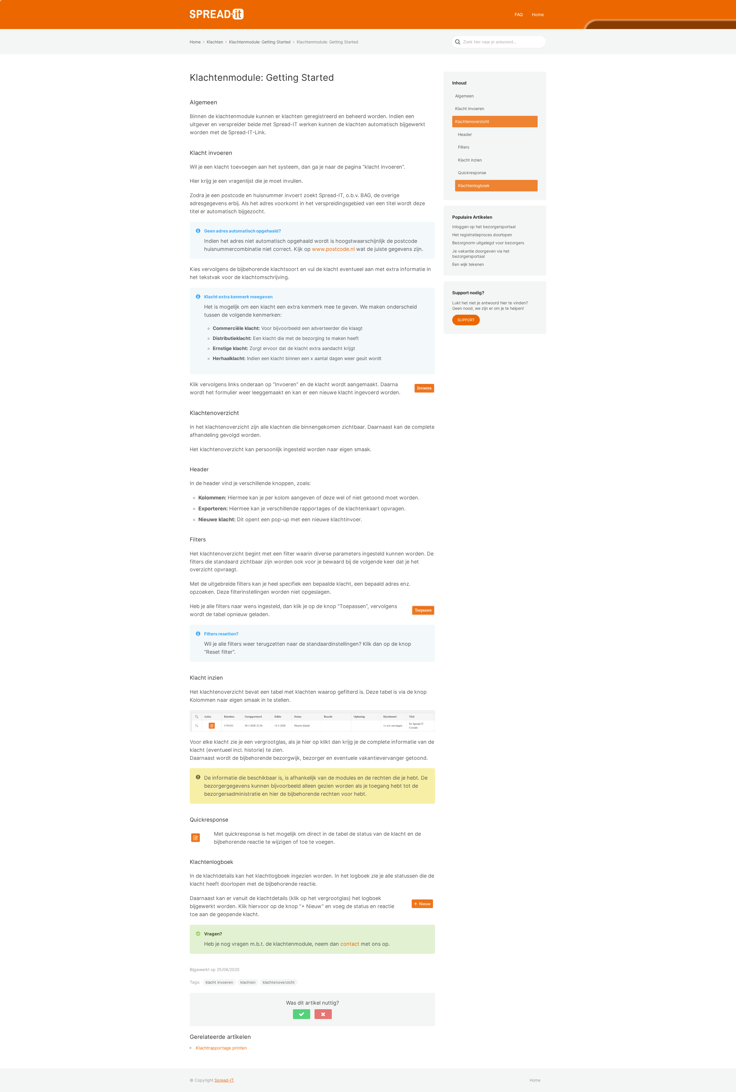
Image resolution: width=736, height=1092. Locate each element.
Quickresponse (472, 172)
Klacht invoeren (469, 108)
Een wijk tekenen (468, 264)
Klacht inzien (470, 159)
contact (350, 944)
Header (465, 134)
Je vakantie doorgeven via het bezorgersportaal (480, 254)
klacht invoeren (219, 982)
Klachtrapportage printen (221, 1048)
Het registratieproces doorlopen (482, 234)
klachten (248, 982)
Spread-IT (224, 1080)
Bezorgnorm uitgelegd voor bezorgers (488, 242)
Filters (463, 147)
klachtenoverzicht (279, 982)
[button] (301, 1014)
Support (466, 320)
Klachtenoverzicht (472, 121)
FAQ (519, 14)
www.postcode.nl (333, 249)
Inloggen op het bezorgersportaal (483, 226)
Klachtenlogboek (474, 185)
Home (538, 14)
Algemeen (464, 95)
